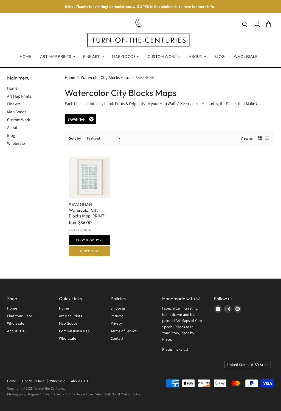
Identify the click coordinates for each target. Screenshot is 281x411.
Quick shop (89, 251)
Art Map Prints (56, 56)
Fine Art (91, 56)
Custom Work (163, 56)
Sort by (75, 138)
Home (25, 56)
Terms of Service (124, 330)
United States (245, 364)
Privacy (116, 323)
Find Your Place (19, 315)
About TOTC (17, 330)
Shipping (118, 308)
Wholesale (245, 56)
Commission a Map (74, 330)
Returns (117, 315)
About (196, 56)
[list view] (267, 138)
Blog (219, 56)
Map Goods (124, 56)
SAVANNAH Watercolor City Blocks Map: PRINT (87, 210)
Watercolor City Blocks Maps (105, 77)
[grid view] (260, 138)
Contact (117, 338)
